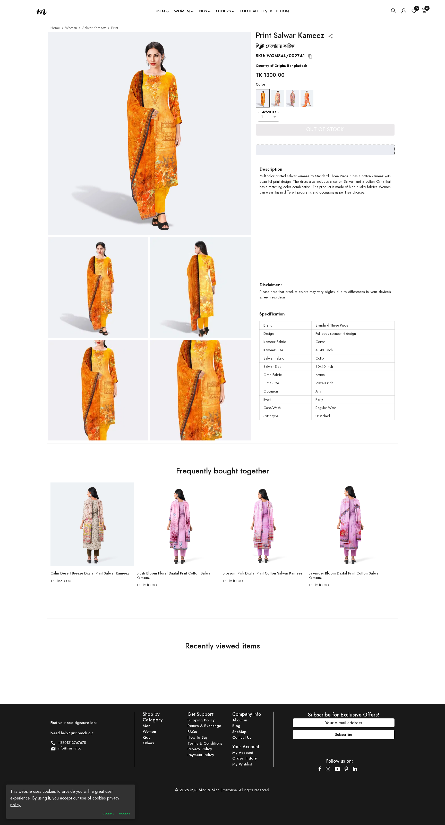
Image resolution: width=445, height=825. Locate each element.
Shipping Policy (201, 720)
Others (223, 11)
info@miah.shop (68, 748)
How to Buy (197, 737)
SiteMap (239, 732)
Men (160, 11)
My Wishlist (242, 764)
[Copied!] (310, 56)
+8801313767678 (71, 742)
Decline (108, 813)
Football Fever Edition (264, 11)
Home (55, 27)
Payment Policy (200, 755)
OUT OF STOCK (325, 129)
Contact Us (241, 737)
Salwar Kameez (94, 27)
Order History (244, 758)
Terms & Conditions (204, 743)
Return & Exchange (204, 726)
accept (125, 813)
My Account (242, 752)
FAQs (192, 732)
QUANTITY (268, 112)
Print (114, 27)
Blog (236, 726)
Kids (203, 11)
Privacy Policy (199, 749)
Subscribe (343, 734)
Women (182, 11)
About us (239, 720)
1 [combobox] (262, 116)
